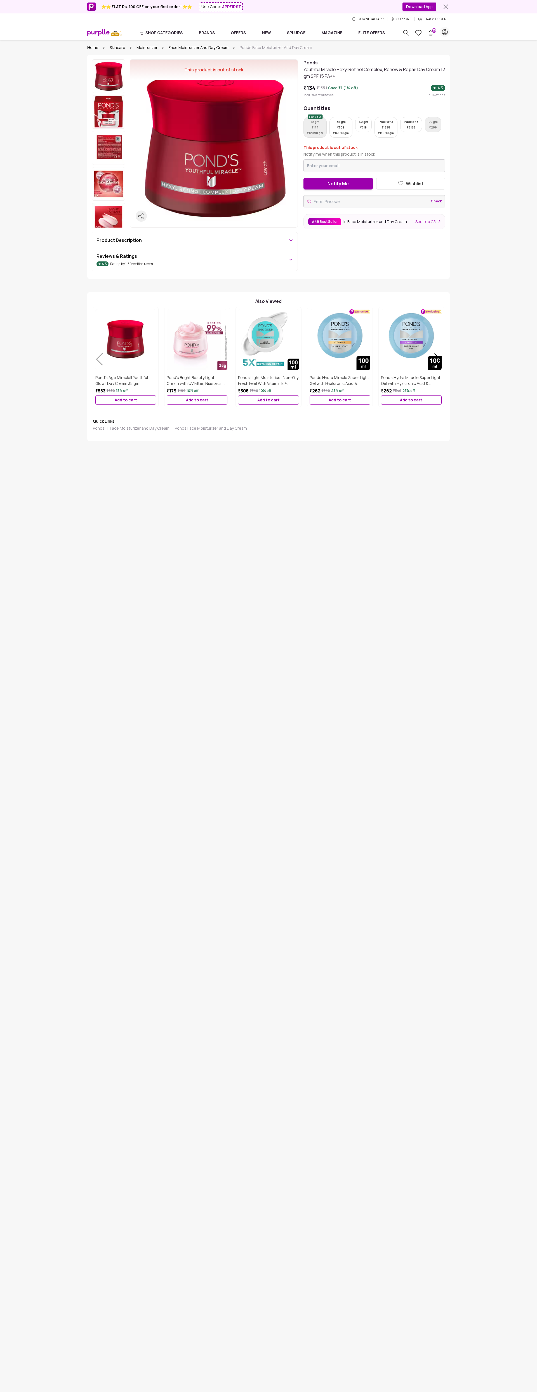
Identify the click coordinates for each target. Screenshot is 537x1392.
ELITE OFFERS (371, 32)
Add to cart (126, 400)
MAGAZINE (332, 32)
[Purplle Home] (98, 32)
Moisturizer (146, 47)
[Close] (446, 7)
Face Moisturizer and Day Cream (199, 47)
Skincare (117, 47)
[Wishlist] (418, 32)
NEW (266, 32)
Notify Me (338, 184)
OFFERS (238, 32)
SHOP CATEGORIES (164, 32)
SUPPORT (403, 19)
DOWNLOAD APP (370, 19)
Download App (419, 6)
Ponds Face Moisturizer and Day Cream (211, 428)
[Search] (406, 32)
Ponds (99, 428)
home (92, 47)
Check (436, 201)
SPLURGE (296, 32)
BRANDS (207, 32)
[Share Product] (141, 216)
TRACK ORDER (435, 19)
